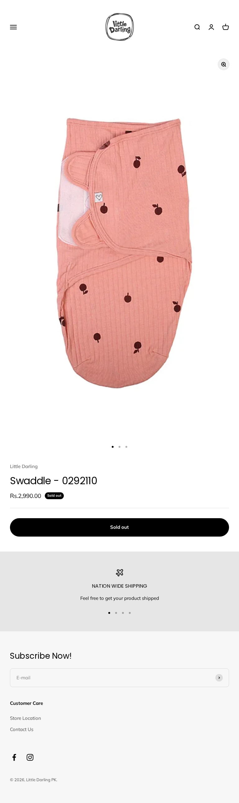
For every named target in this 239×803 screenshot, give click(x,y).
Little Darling (24, 466)
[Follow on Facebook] (14, 757)
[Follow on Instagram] (30, 757)
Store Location (25, 718)
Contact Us (21, 729)
